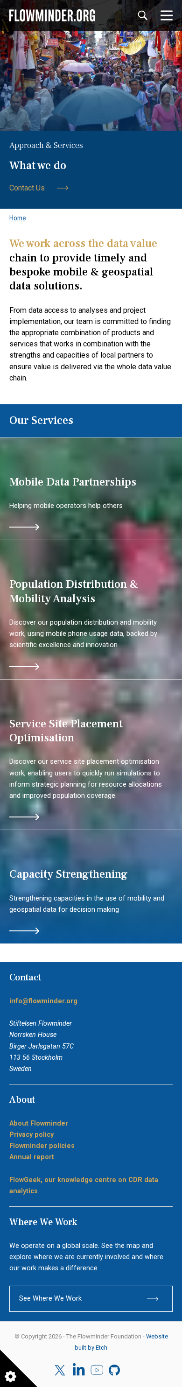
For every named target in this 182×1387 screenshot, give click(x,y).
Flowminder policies (42, 1146)
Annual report (31, 1157)
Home (17, 218)
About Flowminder (38, 1123)
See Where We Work (50, 1299)
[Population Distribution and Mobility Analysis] (91, 609)
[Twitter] (61, 1370)
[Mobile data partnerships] (91, 489)
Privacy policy (31, 1135)
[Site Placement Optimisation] (91, 755)
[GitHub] (115, 1370)
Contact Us (27, 187)
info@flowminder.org (43, 1001)
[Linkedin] (78, 1370)
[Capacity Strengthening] (91, 886)
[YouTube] (97, 1370)
